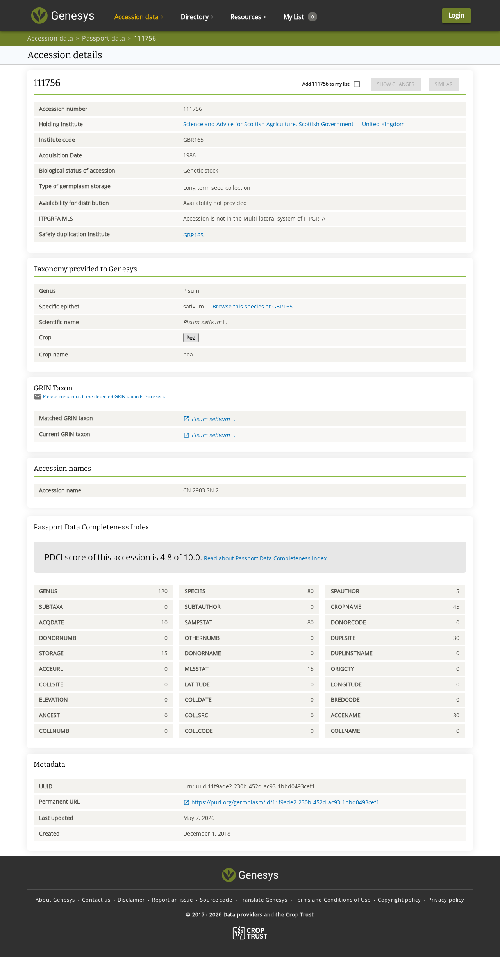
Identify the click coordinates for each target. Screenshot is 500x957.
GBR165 (193, 235)
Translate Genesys (263, 899)
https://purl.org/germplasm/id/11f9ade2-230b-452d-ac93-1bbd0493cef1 (285, 802)
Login (456, 15)
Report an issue (172, 899)
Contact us (96, 899)
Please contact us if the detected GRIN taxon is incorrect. (104, 396)
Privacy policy (446, 899)
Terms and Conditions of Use (333, 899)
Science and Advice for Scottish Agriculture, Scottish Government (268, 124)
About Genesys (55, 899)
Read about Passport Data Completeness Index (265, 558)
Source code (216, 899)
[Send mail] (38, 397)
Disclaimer (131, 899)
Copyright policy (399, 899)
